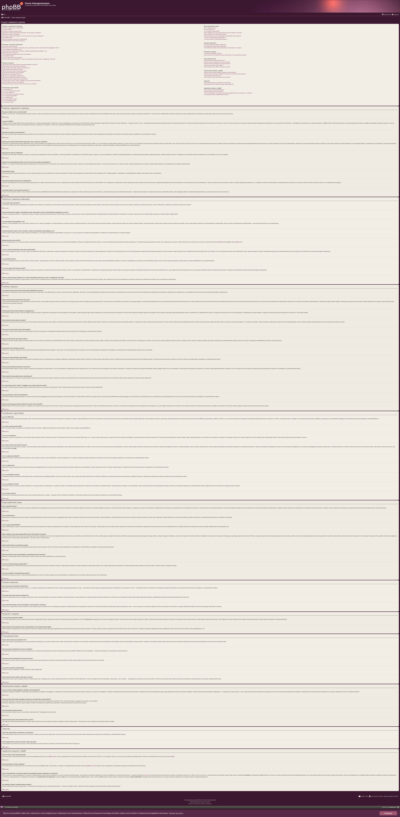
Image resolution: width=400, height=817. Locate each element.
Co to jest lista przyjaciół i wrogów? (213, 53)
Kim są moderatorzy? (209, 29)
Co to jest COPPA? (7, 29)
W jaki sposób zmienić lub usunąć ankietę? (13, 72)
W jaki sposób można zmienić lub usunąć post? (14, 66)
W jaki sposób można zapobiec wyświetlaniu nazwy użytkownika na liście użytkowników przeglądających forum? (30, 47)
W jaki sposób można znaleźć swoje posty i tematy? (217, 66)
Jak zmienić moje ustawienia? (9, 46)
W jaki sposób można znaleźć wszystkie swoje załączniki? (219, 84)
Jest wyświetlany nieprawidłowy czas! (11, 49)
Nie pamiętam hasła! (7, 37)
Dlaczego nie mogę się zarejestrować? (12, 31)
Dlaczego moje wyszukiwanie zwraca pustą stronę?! (217, 63)
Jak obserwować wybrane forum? (212, 75)
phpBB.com (238, 242)
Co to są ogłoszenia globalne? (9, 95)
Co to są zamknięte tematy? (9, 100)
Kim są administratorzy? (210, 28)
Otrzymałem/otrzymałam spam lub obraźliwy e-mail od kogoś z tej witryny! (222, 47)
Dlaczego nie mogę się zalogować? (11, 34)
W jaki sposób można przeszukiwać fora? (214, 60)
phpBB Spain (392, 807)
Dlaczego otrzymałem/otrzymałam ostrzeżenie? (14, 77)
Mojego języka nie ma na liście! (10, 52)
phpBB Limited (52, 756)
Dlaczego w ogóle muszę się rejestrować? (13, 28)
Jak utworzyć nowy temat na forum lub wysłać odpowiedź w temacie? (19, 64)
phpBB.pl (220, 242)
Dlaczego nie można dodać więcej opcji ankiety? (14, 71)
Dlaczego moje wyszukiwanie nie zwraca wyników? (217, 62)
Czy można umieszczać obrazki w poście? (13, 94)
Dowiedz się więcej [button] (176, 813)
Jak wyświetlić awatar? (8, 55)
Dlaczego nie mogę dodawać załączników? (13, 75)
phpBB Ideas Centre (91, 766)
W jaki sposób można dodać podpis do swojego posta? (16, 67)
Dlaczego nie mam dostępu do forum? (11, 74)
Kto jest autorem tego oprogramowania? (214, 89)
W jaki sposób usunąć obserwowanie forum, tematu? (217, 77)
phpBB (197, 800)
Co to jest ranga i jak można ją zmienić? (12, 57)
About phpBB (170, 756)
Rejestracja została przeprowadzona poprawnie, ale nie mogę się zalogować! (21, 32)
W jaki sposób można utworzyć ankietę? (12, 69)
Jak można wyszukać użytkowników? (213, 65)
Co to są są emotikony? (8, 92)
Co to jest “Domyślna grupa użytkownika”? (215, 37)
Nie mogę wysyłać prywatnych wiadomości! (215, 44)
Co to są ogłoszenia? (7, 97)
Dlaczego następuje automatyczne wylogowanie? (14, 39)
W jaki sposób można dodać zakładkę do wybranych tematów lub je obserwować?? (225, 74)
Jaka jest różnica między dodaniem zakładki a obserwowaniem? (220, 72)
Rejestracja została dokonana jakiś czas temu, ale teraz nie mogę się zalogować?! (23, 36)
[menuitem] (3, 14)
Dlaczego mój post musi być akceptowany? (13, 82)
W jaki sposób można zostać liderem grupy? (215, 34)
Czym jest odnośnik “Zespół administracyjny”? (215, 39)
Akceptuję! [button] (388, 813)
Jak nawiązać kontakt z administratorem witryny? (216, 94)
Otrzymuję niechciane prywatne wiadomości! (215, 46)
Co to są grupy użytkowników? (212, 31)
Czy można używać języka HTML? (11, 90)
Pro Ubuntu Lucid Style (11, 807)
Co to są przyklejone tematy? (9, 99)
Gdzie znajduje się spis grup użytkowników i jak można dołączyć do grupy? (223, 32)
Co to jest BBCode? (7, 89)
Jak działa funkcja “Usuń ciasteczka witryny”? (14, 40)
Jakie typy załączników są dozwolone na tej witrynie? (217, 82)
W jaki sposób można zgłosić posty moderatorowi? (15, 79)
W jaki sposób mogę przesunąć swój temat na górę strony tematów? (19, 83)
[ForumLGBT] (13, 6)
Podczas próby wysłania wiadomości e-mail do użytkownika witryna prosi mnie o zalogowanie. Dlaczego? (28, 59)
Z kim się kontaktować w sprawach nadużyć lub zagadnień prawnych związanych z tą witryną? (228, 93)
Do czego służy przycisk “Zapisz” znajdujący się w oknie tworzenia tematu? (21, 80)
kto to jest (146, 775)
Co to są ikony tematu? (8, 102)
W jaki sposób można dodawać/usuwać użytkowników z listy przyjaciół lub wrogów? (225, 55)
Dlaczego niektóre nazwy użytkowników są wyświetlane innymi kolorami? (222, 36)
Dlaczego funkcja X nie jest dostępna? (213, 91)
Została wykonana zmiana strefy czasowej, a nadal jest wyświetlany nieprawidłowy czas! (24, 51)
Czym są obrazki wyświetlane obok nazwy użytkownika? (16, 54)
